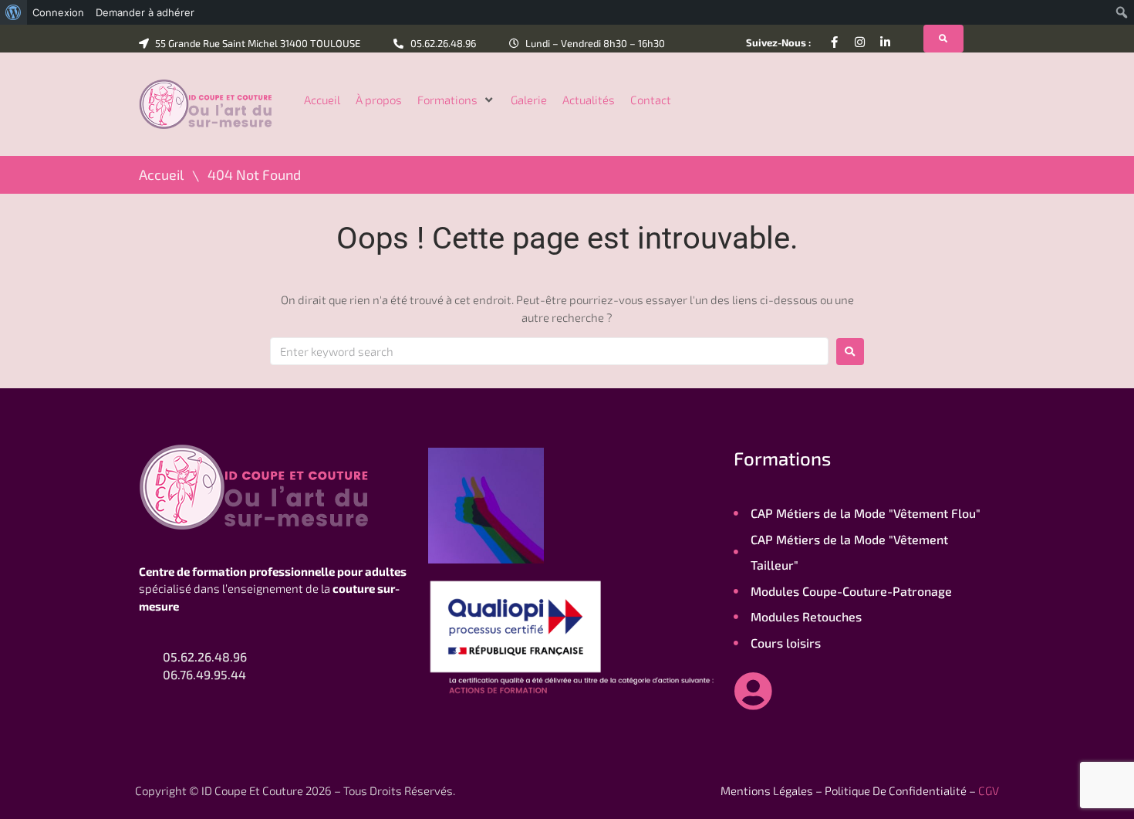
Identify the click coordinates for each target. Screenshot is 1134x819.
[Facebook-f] (834, 42)
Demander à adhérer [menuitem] (145, 12)
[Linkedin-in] (885, 42)
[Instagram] (860, 42)
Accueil (161, 175)
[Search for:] (549, 351)
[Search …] (943, 38)
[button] (456, 100)
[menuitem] (13, 12)
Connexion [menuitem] (58, 12)
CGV (988, 790)
